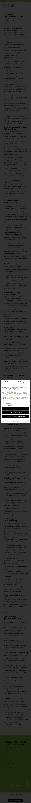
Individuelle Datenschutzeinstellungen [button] (15, 416)
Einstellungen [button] (12, 398)
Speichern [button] (15, 409)
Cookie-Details (5, 421)
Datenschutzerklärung (12, 397)
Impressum (26, 421)
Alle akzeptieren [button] (15, 412)
